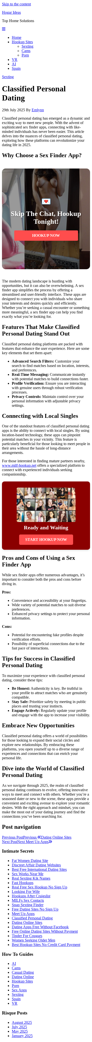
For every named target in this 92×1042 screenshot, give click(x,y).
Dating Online (23, 977)
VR (14, 59)
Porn (25, 55)
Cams (26, 51)
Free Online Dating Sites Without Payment (45, 931)
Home (16, 37)
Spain (16, 68)
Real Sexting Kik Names (31, 878)
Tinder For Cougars (27, 936)
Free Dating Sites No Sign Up (35, 909)
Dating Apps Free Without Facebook (40, 927)
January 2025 (22, 1036)
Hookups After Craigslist (31, 896)
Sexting (27, 46)
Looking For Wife (26, 891)
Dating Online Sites (27, 922)
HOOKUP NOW (46, 235)
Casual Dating (23, 972)
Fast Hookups (22, 883)
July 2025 (19, 1027)
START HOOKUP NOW (46, 539)
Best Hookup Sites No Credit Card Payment (46, 945)
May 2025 (20, 1031)
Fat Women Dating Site (30, 861)
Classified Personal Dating (32, 918)
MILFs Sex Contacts (28, 900)
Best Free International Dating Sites (39, 869)
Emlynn (38, 110)
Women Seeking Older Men (33, 940)
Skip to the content (16, 4)
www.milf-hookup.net (19, 465)
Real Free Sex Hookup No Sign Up (39, 887)
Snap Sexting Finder (27, 905)
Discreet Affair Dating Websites (36, 865)
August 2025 (22, 1022)
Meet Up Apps (23, 914)
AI (14, 64)
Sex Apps (19, 990)
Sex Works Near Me (27, 874)
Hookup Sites (22, 42)
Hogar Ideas (11, 12)
